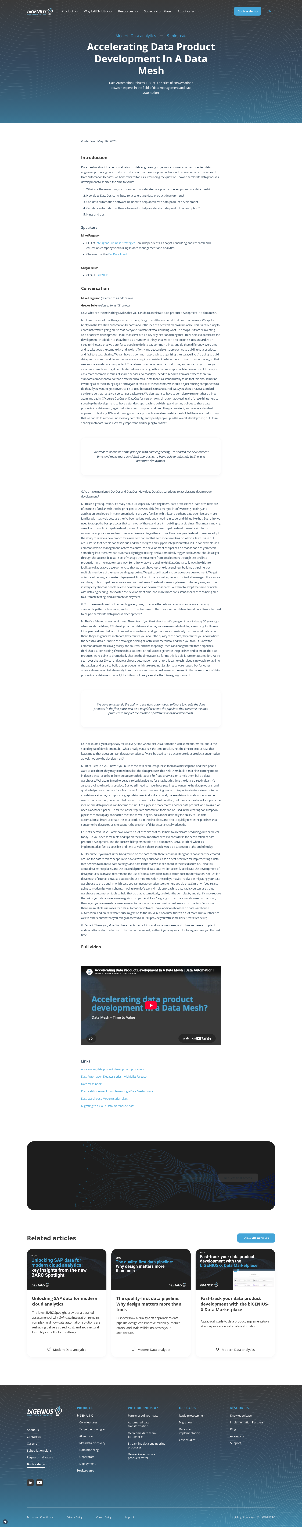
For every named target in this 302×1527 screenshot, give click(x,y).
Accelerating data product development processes (112, 1069)
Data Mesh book (91, 1084)
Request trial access (238, 1178)
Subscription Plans (157, 11)
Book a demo (248, 11)
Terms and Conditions (40, 1517)
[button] (70, 11)
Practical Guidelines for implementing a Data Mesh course (117, 1091)
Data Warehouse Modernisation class (104, 1099)
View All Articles (256, 1238)
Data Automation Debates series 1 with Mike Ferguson (114, 1076)
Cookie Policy (103, 1517)
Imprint (129, 1517)
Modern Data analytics (136, 35)
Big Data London (119, 254)
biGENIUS (102, 275)
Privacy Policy (74, 1517)
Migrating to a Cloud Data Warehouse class (107, 1106)
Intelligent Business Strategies (115, 243)
